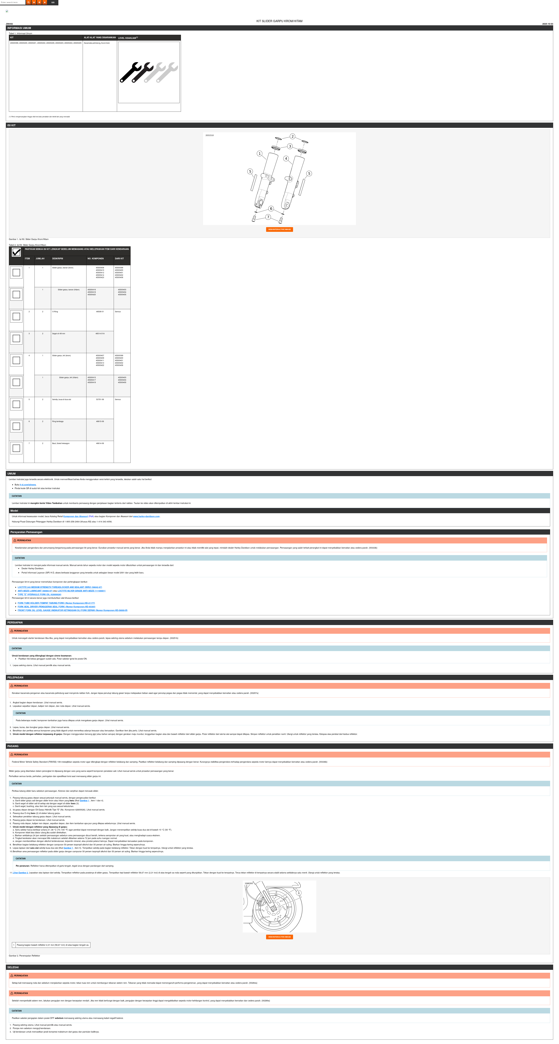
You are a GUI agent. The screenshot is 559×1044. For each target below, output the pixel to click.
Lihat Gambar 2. (21, 872)
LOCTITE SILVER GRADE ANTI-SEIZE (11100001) (82, 590)
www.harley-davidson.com (146, 516)
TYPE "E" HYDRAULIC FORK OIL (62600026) (39, 594)
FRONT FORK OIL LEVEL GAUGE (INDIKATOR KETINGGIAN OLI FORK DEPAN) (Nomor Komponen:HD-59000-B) (73, 610)
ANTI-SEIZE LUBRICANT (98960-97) (35, 590)
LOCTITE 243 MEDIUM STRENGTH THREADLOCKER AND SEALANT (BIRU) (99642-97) (60, 587)
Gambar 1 (84, 800)
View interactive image (279, 229)
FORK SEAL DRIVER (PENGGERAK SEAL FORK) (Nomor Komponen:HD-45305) (56, 606)
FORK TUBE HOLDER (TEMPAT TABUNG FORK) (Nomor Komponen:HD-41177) (56, 602)
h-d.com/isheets (28, 484)
